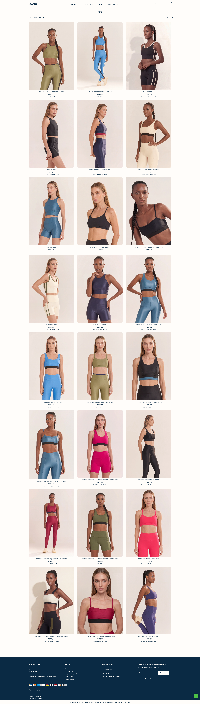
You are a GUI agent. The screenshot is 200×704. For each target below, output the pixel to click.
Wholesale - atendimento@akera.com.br (42, 676)
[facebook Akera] (145, 678)
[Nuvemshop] (35, 696)
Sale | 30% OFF (114, 4)
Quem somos (33, 669)
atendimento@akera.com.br (111, 676)
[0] (169, 4)
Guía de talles (33, 671)
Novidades (75, 4)
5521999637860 (107, 670)
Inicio (30, 17)
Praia (100, 4)
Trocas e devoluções (71, 674)
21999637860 (106, 673)
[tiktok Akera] (150, 678)
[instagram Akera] (140, 678)
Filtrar (169, 17)
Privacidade (69, 676)
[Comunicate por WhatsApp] (196, 696)
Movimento (88, 4)
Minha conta (69, 679)
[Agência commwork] (100, 698)
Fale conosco (69, 669)
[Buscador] (155, 4)
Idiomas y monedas (34, 690)
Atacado (31, 674)
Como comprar (70, 671)
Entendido (127, 702)
